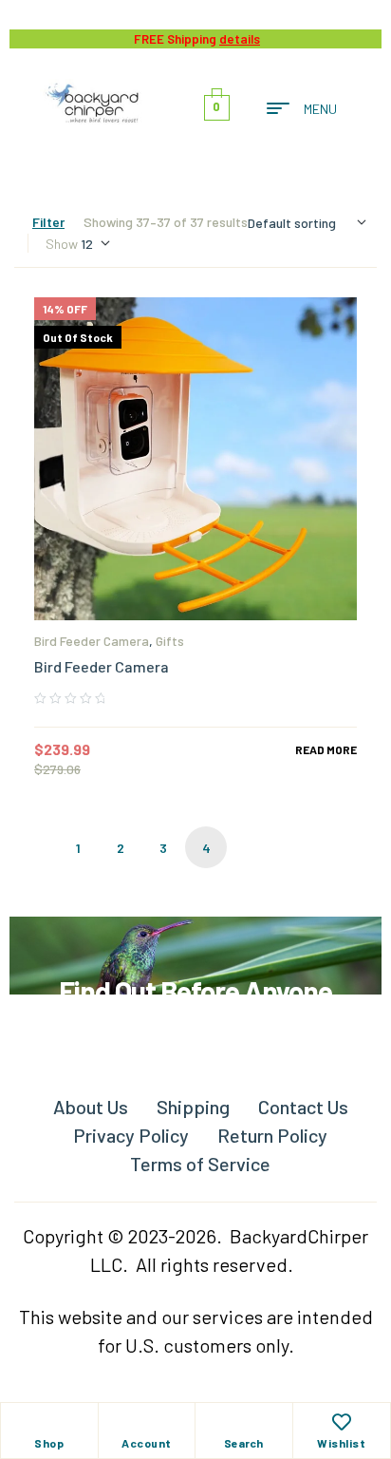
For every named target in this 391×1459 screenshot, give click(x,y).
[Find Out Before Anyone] (196, 942)
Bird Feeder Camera (91, 641)
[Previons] (35, 847)
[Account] (146, 1421)
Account (146, 1443)
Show (62, 244)
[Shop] (49, 1421)
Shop (49, 1443)
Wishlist (341, 1443)
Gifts (170, 641)
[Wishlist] (341, 1421)
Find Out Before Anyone (195, 991)
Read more (326, 749)
